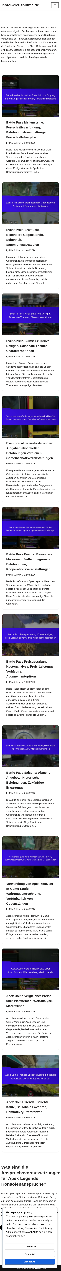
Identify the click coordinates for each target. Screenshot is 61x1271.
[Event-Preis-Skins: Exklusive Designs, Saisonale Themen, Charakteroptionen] (30, 314)
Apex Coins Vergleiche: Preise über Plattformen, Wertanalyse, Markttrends (29, 1001)
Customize (30, 1246)
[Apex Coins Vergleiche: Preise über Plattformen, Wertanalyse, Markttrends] (30, 969)
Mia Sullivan (15, 143)
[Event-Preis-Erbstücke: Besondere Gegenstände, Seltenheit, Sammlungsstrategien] (30, 203)
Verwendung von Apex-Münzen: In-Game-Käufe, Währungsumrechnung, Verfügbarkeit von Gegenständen (29, 893)
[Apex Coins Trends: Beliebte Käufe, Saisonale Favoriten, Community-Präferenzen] (30, 1076)
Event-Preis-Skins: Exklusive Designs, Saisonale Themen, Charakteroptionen (27, 346)
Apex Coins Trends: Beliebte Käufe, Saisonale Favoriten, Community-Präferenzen (27, 1107)
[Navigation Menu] (55, 5)
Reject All (30, 1254)
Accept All (29, 1261)
